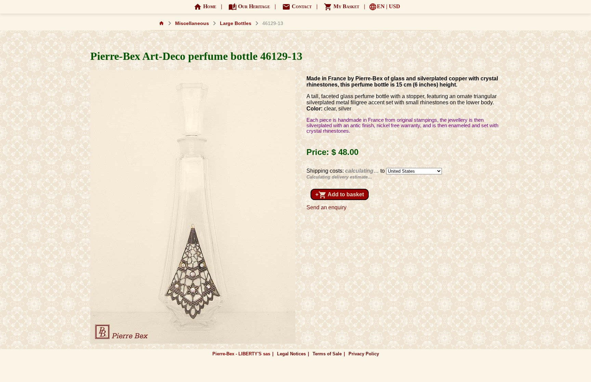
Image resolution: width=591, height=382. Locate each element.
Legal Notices (291, 353)
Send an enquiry (326, 207)
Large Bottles (235, 23)
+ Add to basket (339, 195)
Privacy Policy (364, 353)
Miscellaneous (192, 23)
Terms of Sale (327, 353)
